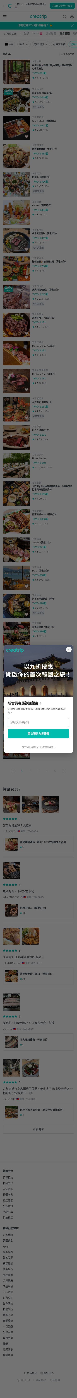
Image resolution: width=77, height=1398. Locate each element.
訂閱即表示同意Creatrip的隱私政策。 (38, 747)
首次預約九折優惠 (38, 733)
